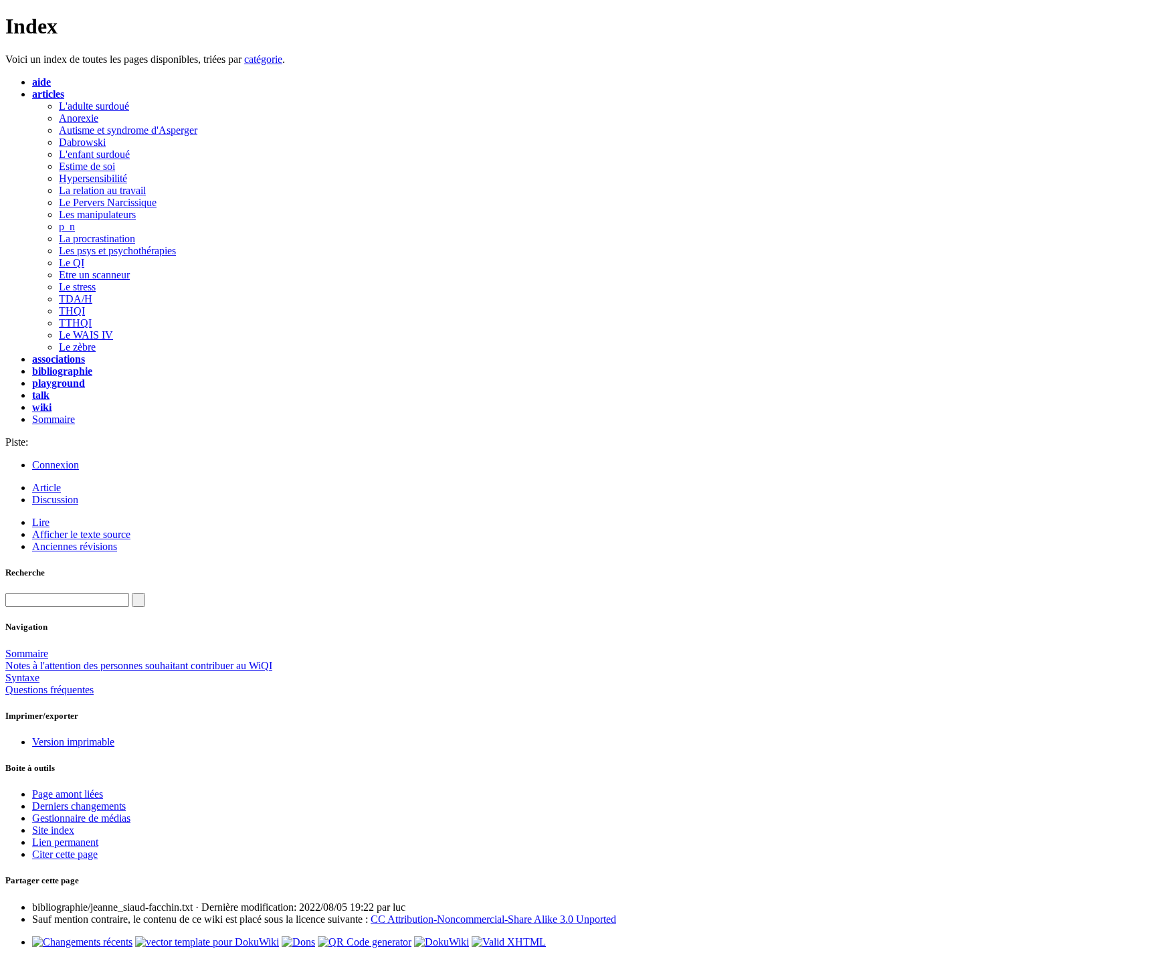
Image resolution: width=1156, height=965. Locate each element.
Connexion (55, 464)
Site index (53, 830)
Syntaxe (22, 677)
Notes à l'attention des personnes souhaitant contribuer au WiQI (138, 665)
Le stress (77, 286)
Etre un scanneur (94, 274)
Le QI (71, 262)
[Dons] (298, 942)
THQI (72, 311)
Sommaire (53, 419)
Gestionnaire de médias (81, 818)
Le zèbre (77, 347)
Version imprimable (73, 742)
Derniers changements (79, 806)
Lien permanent (65, 842)
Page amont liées (67, 794)
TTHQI (75, 323)
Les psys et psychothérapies (117, 250)
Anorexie (78, 118)
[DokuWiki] (441, 942)
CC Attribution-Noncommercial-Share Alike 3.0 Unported (493, 919)
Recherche (25, 572)
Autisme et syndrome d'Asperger (128, 130)
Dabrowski (82, 142)
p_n (67, 226)
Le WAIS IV (86, 335)
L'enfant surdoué (94, 154)
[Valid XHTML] (509, 942)
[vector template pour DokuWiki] (207, 942)
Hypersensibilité (93, 178)
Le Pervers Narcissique (108, 202)
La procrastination (97, 238)
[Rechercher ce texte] (138, 600)
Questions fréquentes (49, 689)
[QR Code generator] (364, 942)
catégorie (263, 59)
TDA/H (75, 298)
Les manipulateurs (97, 214)
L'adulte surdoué (94, 106)
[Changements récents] (82, 942)
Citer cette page (65, 854)
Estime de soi (87, 166)
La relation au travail (102, 190)
